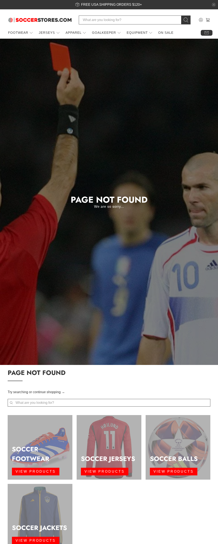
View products (36, 471)
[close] (214, 5)
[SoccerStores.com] (40, 20)
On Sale (166, 32)
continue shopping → (49, 392)
